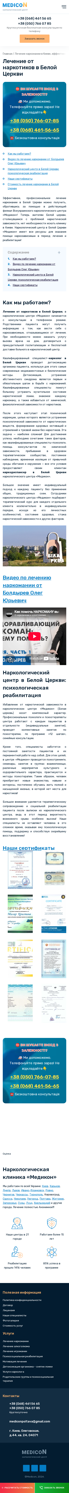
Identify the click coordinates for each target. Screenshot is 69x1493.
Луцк (29, 1203)
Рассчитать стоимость (19, 1488)
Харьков (55, 1186)
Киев (45, 1186)
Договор (8, 1305)
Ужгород (32, 1198)
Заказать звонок (35, 38)
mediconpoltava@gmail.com (29, 1421)
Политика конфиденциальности (22, 1300)
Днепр (7, 1190)
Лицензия (9, 1310)
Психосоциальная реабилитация (23, 1356)
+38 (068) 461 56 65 (34, 18)
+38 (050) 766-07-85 (34, 121)
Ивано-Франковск (32, 1190)
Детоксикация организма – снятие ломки (28, 1366)
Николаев (20, 1198)
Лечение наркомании (16, 1341)
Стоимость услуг (13, 1325)
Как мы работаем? (19, 153)
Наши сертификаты (20, 178)
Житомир (58, 1198)
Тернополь (36, 1194)
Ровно (49, 1190)
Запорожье (10, 1203)
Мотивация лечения (15, 1361)
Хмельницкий (42, 1203)
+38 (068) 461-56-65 (34, 130)
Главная (7, 53)
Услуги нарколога (13, 1371)
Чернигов (8, 1194)
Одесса (7, 1198)
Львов (16, 1190)
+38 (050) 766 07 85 (34, 24)
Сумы (21, 1203)
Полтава (45, 1198)
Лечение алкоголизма (16, 1346)
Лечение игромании (15, 1351)
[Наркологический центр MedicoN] (15, 7)
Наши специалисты (14, 1315)
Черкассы (22, 1194)
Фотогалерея (11, 1320)
